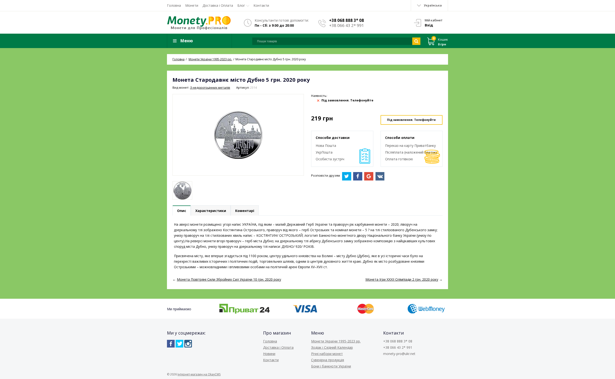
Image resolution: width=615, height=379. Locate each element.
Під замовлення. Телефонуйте (411, 120)
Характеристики (210, 210)
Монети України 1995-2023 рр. (336, 341)
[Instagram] (188, 344)
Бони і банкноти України (331, 366)
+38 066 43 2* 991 (346, 25)
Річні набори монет (327, 353)
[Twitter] (179, 344)
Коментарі (244, 210)
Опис (181, 210)
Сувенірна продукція (327, 360)
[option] (182, 190)
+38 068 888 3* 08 (346, 20)
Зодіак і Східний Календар (332, 347)
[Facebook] (171, 344)
